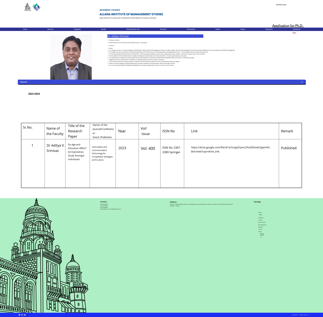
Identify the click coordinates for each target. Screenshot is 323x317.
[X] (27, 315)
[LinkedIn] (25, 315)
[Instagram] (22, 315)
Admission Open (281, 4)
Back (294, 33)
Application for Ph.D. (288, 26)
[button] (50, 29)
